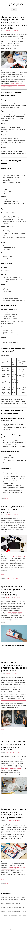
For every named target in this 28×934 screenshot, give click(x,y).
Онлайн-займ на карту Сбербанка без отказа (13, 700)
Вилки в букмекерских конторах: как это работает (12, 509)
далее (2, 574)
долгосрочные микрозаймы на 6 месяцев (12, 768)
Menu (14, 9)
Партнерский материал (11, 578)
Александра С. (16, 30)
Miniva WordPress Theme (17, 929)
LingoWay (14, 4)
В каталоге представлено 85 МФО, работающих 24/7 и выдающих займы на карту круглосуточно (13, 85)
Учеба (6, 498)
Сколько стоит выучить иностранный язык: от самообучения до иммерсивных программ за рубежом (14, 22)
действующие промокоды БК (18, 556)
